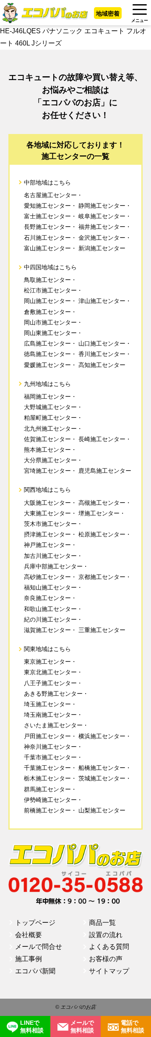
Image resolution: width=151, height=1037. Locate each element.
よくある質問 (109, 946)
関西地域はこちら (47, 489)
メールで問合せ (38, 946)
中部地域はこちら (47, 182)
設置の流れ (105, 934)
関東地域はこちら (47, 649)
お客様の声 (105, 958)
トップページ (35, 922)
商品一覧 (102, 922)
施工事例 (28, 958)
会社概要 (28, 934)
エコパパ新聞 (35, 971)
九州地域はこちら (47, 384)
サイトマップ (109, 971)
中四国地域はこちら (50, 267)
